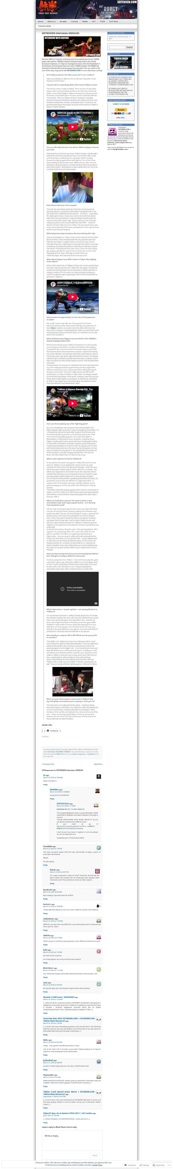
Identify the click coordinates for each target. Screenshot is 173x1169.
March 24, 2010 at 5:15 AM (52, 938)
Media (85, 21)
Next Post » (98, 764)
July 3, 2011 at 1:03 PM (51, 1115)
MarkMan (54, 789)
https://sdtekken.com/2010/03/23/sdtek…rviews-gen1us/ (66, 1119)
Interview (51, 752)
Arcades (63, 21)
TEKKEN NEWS (44, 26)
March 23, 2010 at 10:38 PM (53, 906)
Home (40, 21)
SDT (94, 21)
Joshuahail (48, 1060)
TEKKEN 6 (67, 752)
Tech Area (113, 21)
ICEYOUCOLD (63, 803)
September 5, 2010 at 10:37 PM (54, 1096)
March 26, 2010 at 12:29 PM (53, 999)
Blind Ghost (61, 1127)
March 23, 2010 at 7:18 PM (52, 849)
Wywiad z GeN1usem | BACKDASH (58, 997)
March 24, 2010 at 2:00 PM (52, 985)
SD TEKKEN (59, 752)
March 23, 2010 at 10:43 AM (53, 777)
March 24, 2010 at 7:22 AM (52, 952)
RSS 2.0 (59, 754)
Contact (74, 21)
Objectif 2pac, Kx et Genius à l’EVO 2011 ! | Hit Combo (67, 1113)
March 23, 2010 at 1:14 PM (66, 806)
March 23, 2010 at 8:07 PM (59, 872)
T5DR (102, 21)
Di (44, 775)
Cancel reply (71, 1127)
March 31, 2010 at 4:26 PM (52, 1063)
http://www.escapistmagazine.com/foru (71, 826)
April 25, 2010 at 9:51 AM (52, 1077)
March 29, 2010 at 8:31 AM (52, 1042)
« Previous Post (48, 764)
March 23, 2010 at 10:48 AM (59, 792)
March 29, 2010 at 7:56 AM (52, 1023)
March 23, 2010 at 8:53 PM (52, 892)
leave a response (78, 754)
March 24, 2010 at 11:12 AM (53, 970)
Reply (45, 784)
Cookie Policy (97, 1165)
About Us (51, 21)
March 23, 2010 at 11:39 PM (53, 921)
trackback (91, 754)
